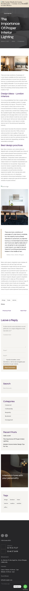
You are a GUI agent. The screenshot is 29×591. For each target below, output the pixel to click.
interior (14, 300)
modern (12, 503)
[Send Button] (26, 580)
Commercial (7, 13)
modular (19, 503)
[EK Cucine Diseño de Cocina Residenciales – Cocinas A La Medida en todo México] (14, 3)
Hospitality (8, 412)
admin (13, 41)
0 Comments (21, 41)
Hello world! (7, 436)
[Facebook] (10, 304)
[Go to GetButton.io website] (25, 589)
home (8, 300)
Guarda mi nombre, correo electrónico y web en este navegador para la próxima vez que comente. (14, 362)
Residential (8, 416)
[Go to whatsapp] (25, 586)
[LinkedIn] (14, 304)
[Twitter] (7, 304)
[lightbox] (14, 186)
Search (25, 388)
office (5, 507)
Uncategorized (9, 420)
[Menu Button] (26, 4)
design (3, 300)
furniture (12, 499)
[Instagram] (6, 535)
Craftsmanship (9, 408)
